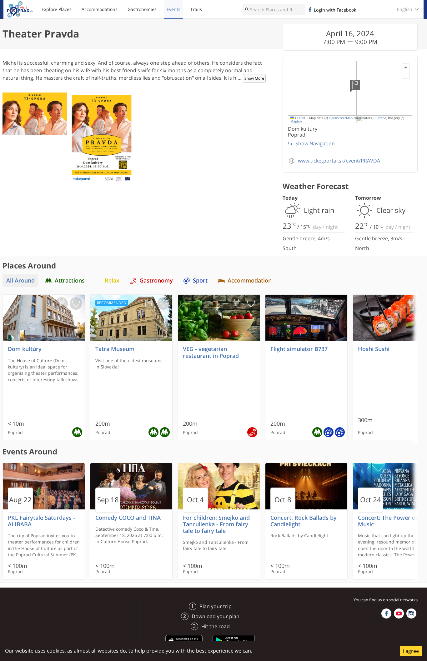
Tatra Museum (114, 349)
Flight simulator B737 (299, 349)
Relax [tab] (112, 280)
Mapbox (296, 121)
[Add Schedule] (61, 303)
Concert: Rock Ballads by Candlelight (303, 521)
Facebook (386, 613)
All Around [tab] (20, 280)
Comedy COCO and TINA (128, 517)
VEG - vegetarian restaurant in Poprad (211, 352)
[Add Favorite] (76, 303)
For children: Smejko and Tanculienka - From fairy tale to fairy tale (216, 524)
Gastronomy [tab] (156, 280)
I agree (411, 651)
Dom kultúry (25, 349)
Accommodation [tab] (250, 280)
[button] (405, 67)
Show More (254, 78)
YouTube (399, 613)
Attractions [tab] (70, 280)
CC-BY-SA (380, 118)
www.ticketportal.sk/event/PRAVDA (339, 161)
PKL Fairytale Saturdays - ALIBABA (41, 521)
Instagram (411, 613)
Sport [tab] (200, 280)
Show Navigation (315, 143)
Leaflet (299, 118)
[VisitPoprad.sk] (20, 9)
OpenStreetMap (341, 118)
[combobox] (274, 9)
